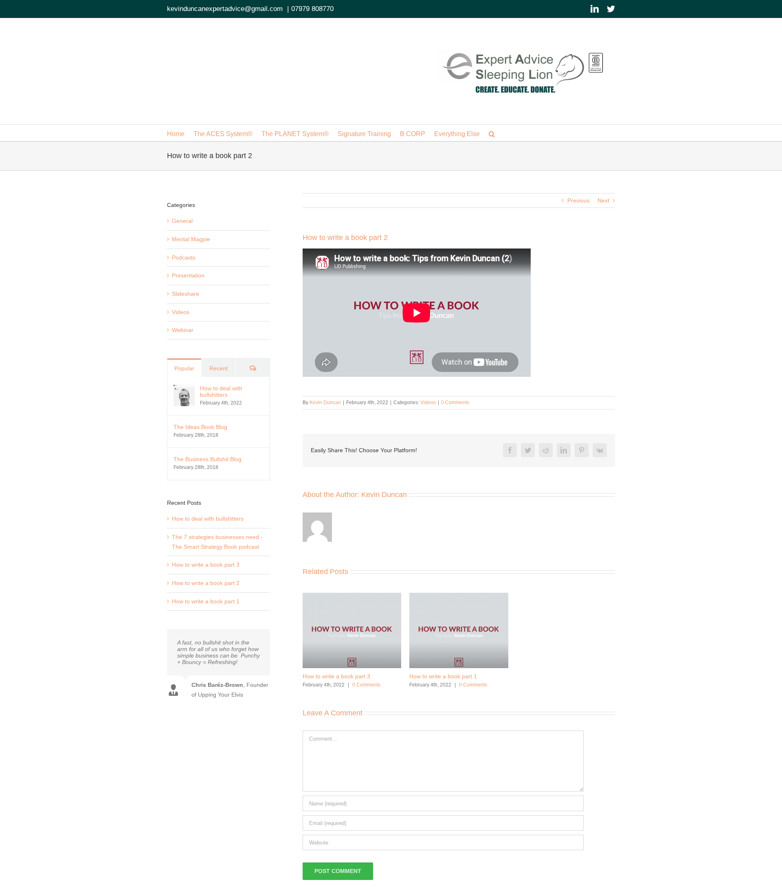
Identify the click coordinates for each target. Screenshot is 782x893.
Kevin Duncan (325, 402)
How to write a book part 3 (336, 676)
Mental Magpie (191, 239)
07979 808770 (312, 9)
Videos (428, 402)
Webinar (182, 330)
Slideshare (185, 293)
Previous (578, 200)
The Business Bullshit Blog (208, 459)
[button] (492, 133)
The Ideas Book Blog (200, 427)
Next (603, 200)
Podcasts (184, 257)
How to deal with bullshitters (221, 391)
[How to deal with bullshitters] (184, 389)
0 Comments (455, 402)
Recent (218, 368)
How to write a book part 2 (205, 583)
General (182, 221)
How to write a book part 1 (443, 676)
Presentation (188, 275)
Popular (184, 368)
